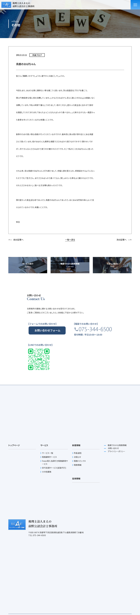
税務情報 (77, 465)
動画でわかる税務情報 (117, 445)
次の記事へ (121, 239)
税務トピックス (80, 461)
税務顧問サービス (49, 457)
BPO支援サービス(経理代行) (54, 467)
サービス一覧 (47, 453)
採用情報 (76, 478)
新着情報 (76, 445)
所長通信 (77, 453)
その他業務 (46, 471)
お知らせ (77, 457)
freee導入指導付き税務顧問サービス (55, 462)
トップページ (14, 445)
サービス (44, 445)
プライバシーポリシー (116, 451)
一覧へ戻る (70, 239)
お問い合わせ (113, 448)
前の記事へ (18, 239)
